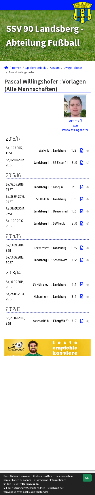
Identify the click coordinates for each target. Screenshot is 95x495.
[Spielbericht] (81, 150)
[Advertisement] (47, 412)
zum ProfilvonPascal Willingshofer (75, 125)
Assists (55, 68)
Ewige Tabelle (73, 68)
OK (87, 478)
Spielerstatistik (35, 68)
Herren (16, 68)
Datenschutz (30, 484)
